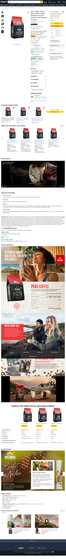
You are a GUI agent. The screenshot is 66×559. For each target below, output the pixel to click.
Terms (39, 38)
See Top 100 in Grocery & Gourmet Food (34, 503)
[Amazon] (3, 2)
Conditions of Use (17, 551)
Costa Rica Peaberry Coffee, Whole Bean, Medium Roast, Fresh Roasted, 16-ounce (21, 529)
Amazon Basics (20, 5)
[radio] (2, 12)
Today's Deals (52, 5)
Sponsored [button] (3, 512)
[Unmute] (63, 186)
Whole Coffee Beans (22, 7)
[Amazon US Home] (21, 548)
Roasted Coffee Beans (31, 7)
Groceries (39, 5)
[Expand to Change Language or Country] (36, 547)
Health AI (6, 5)
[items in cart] (64, 2)
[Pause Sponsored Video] (29, 524)
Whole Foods (45, 5)
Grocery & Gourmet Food (5, 7)
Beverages (13, 7)
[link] (23, 111)
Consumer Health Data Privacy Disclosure (34, 551)
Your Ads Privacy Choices (47, 551)
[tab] (11, 352)
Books (57, 5)
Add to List (52, 49)
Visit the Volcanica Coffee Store (37, 21)
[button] (2, 5)
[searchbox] (25, 2)
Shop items (33, 38)
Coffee (16, 7)
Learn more (44, 98)
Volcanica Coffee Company (58, 31)
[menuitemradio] (61, 186)
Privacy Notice (23, 551)
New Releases (33, 5)
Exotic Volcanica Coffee (7, 163)
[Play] (2, 186)
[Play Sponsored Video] (46, 521)
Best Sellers (26, 5)
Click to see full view (17, 44)
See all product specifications (37, 89)
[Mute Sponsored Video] (29, 526)
